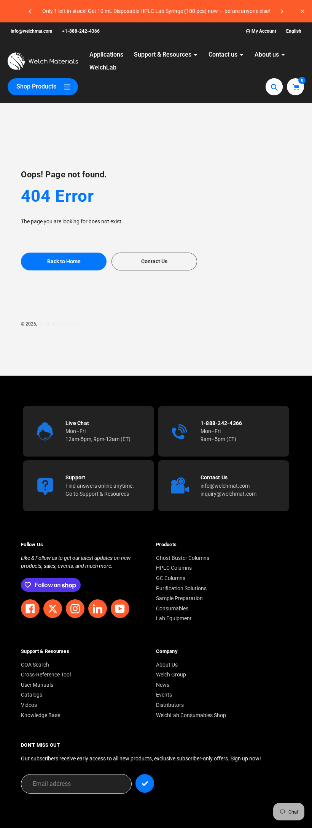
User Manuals (37, 685)
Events (164, 695)
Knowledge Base (40, 715)
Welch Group (171, 675)
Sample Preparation (179, 598)
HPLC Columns (174, 568)
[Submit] (144, 783)
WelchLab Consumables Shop (191, 715)
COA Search (35, 665)
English (293, 31)
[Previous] (30, 11)
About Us (167, 665)
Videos (29, 705)
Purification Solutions (181, 588)
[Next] (281, 11)
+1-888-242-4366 (81, 31)
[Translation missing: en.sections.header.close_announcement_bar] (302, 11)
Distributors (170, 705)
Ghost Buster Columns (182, 558)
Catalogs (31, 695)
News (162, 685)
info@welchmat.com (31, 31)
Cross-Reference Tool (46, 675)
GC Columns (170, 578)
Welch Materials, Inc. (59, 324)
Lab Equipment (174, 618)
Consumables (172, 608)
